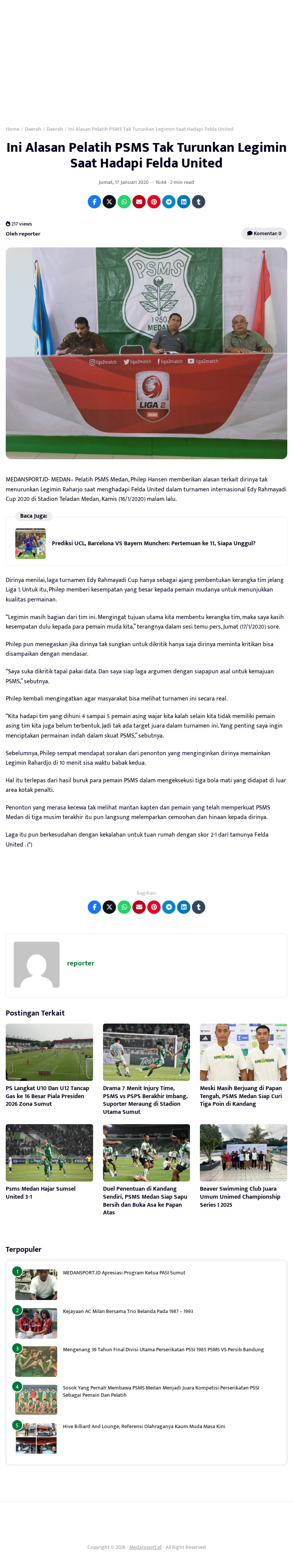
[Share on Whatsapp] (124, 201)
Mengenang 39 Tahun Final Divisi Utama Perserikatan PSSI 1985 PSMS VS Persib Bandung (163, 1349)
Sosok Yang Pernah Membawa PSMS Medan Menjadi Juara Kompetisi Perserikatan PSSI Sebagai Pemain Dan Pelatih (161, 1391)
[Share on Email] (139, 201)
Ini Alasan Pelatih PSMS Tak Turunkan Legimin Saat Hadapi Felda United (146, 155)
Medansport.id (145, 1547)
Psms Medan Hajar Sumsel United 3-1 (41, 1193)
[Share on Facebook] (94, 201)
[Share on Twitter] (109, 201)
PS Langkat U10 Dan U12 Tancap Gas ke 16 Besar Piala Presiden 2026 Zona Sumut (47, 1096)
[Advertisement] (146, 57)
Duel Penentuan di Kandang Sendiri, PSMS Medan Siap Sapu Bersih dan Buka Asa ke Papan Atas (145, 1201)
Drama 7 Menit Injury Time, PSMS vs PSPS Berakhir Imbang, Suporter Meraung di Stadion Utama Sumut (145, 1100)
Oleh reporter (23, 234)
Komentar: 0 (267, 233)
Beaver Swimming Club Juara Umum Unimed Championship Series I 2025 (240, 1197)
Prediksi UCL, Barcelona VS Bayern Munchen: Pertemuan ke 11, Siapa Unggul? (154, 543)
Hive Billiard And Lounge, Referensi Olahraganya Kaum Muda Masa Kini (144, 1426)
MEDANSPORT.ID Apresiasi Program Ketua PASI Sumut (125, 1272)
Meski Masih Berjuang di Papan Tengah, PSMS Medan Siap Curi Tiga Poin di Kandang (241, 1096)
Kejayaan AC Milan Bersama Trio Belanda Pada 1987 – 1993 (128, 1311)
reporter (80, 963)
